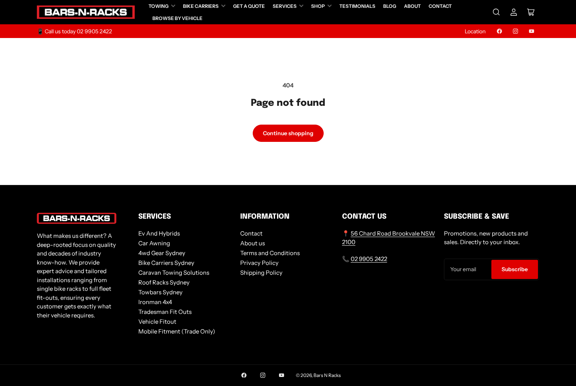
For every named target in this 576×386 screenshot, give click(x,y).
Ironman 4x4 (155, 302)
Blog (389, 6)
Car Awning (154, 243)
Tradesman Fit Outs (165, 311)
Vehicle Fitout (157, 321)
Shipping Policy (261, 272)
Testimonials (357, 6)
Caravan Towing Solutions (173, 272)
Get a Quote (249, 6)
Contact (440, 6)
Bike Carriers (201, 6)
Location (475, 31)
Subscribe (515, 269)
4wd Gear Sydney (161, 253)
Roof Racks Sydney (164, 282)
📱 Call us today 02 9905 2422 (74, 31)
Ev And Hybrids (159, 233)
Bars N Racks (327, 375)
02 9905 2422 (369, 259)
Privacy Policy (259, 262)
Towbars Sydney (160, 292)
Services (285, 6)
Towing (158, 6)
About (412, 6)
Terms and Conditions (270, 253)
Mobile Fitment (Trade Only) (176, 331)
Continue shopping (288, 133)
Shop (318, 6)
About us (252, 243)
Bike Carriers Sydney (166, 262)
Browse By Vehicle (177, 18)
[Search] (496, 12)
